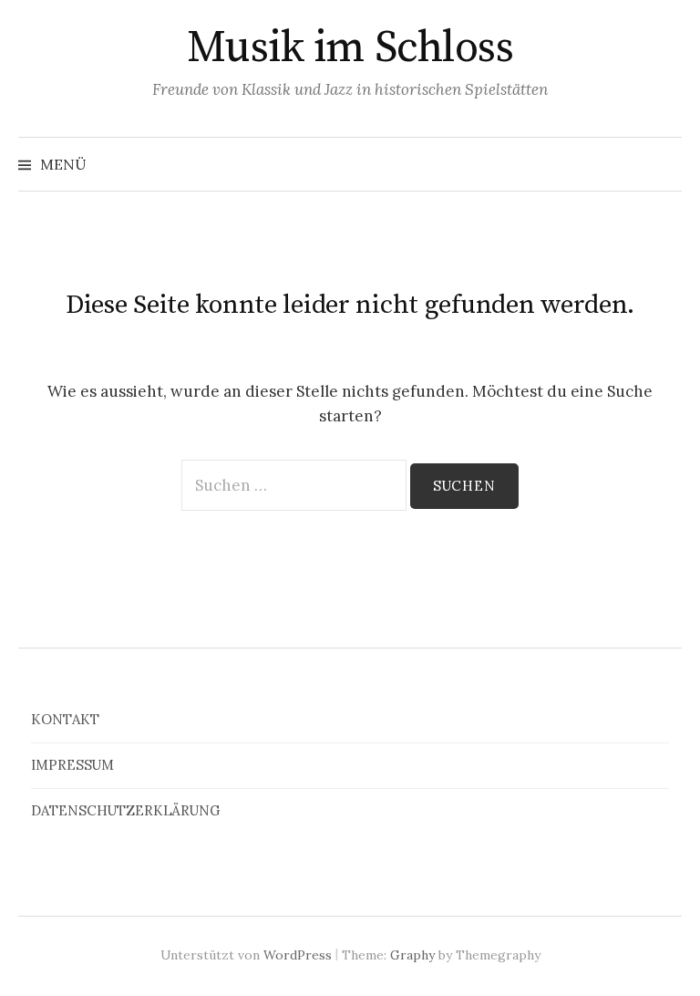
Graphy (412, 955)
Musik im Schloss (350, 48)
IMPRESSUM (72, 764)
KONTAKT (65, 719)
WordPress (297, 955)
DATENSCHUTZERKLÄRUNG (126, 810)
